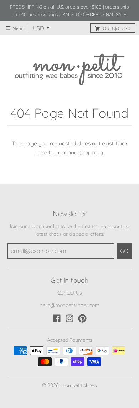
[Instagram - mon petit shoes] (69, 318)
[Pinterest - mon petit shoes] (82, 318)
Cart (116, 28)
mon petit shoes (79, 385)
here (41, 152)
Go (124, 250)
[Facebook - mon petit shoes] (56, 318)
